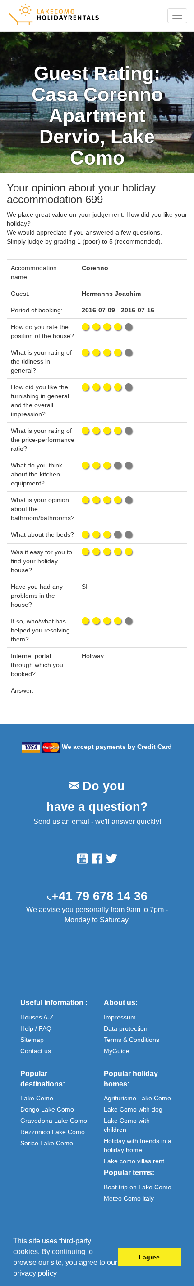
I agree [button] (149, 1257)
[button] (60, 1274)
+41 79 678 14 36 (99, 896)
